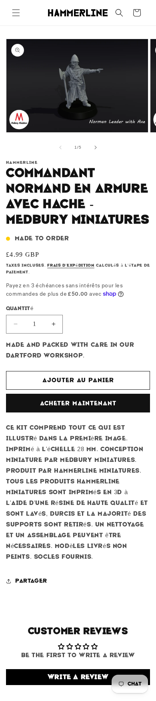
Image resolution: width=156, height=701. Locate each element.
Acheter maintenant (78, 403)
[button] (16, 13)
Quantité (19, 308)
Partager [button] (31, 580)
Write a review (78, 677)
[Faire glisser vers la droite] (95, 147)
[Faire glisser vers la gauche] (60, 147)
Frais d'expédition (70, 265)
